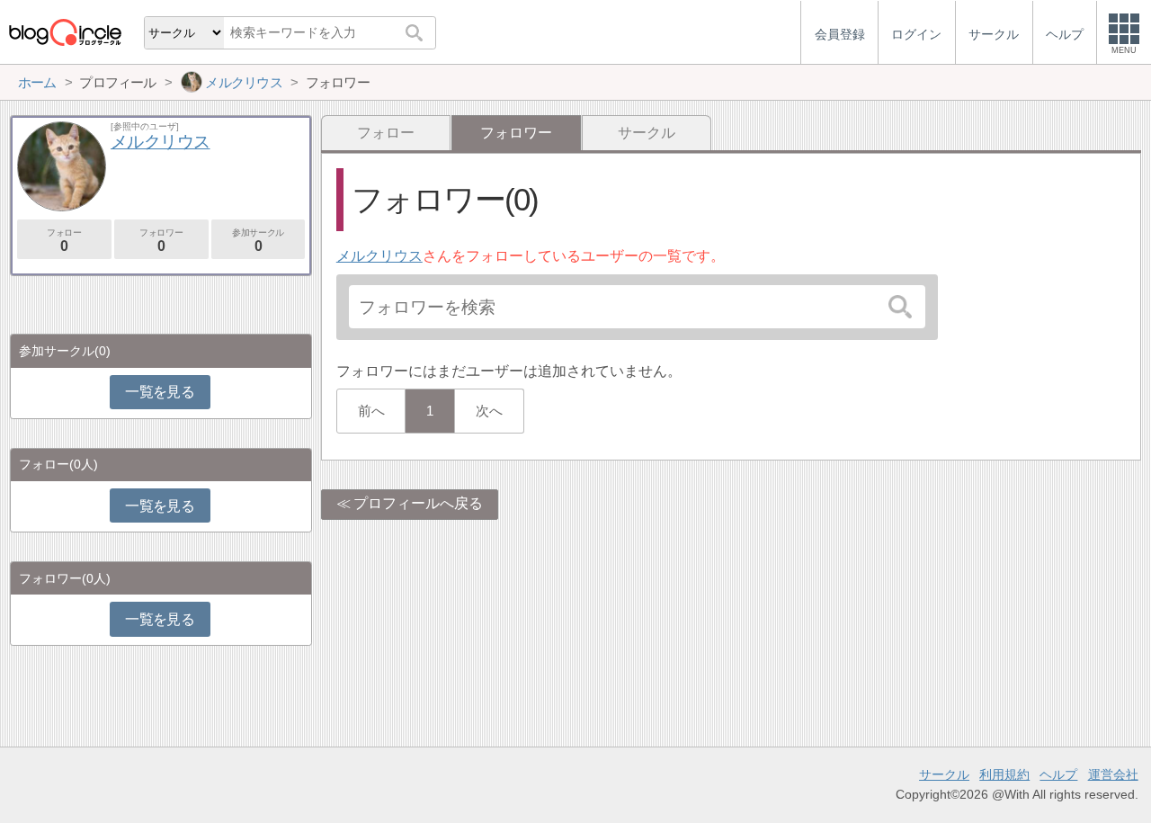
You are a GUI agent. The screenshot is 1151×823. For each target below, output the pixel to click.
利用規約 (1004, 774)
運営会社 (1113, 774)
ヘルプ (1058, 774)
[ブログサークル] (64, 32)
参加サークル (258, 241)
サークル (646, 132)
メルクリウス (379, 256)
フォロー (386, 132)
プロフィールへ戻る (418, 503)
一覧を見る (159, 391)
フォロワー (161, 241)
